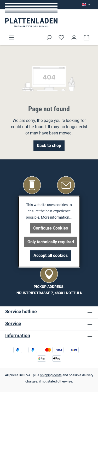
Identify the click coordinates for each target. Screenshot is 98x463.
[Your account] (74, 37)
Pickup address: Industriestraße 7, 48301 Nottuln (49, 290)
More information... (56, 217)
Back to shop (49, 145)
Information (17, 335)
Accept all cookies (50, 255)
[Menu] (11, 37)
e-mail (66, 198)
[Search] (49, 37)
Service (13, 323)
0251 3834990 (32, 198)
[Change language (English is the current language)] (86, 4)
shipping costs (51, 375)
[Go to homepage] (31, 15)
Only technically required (50, 241)
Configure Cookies (50, 228)
